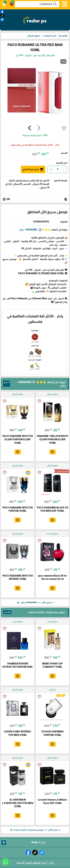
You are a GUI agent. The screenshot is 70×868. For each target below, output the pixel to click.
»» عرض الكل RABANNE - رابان (35, 603)
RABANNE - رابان (28, 229)
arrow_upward (4, 843)
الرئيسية (63, 35)
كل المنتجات (49, 35)
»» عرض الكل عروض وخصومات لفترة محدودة (35, 830)
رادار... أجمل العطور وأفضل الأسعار (35, 862)
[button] (11, 4)
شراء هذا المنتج (33, 169)
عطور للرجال (33, 35)
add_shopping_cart (52, 452)
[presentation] (39, 128)
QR (6, 199)
